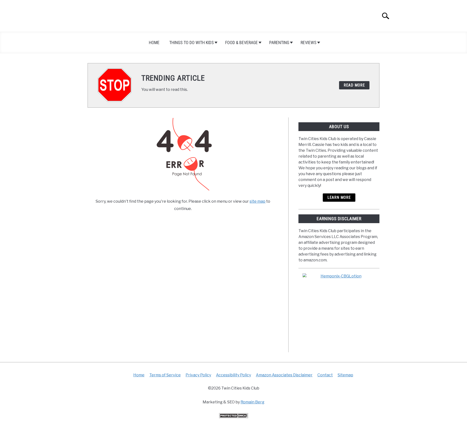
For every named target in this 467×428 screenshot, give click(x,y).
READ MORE (354, 85)
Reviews (308, 42)
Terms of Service (165, 375)
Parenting (279, 42)
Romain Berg (252, 402)
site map (257, 201)
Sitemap (345, 375)
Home (154, 42)
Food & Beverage (241, 42)
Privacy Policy (198, 375)
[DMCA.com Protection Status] (233, 417)
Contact (325, 375)
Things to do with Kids (191, 42)
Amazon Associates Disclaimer (284, 375)
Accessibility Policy (233, 375)
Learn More (339, 197)
